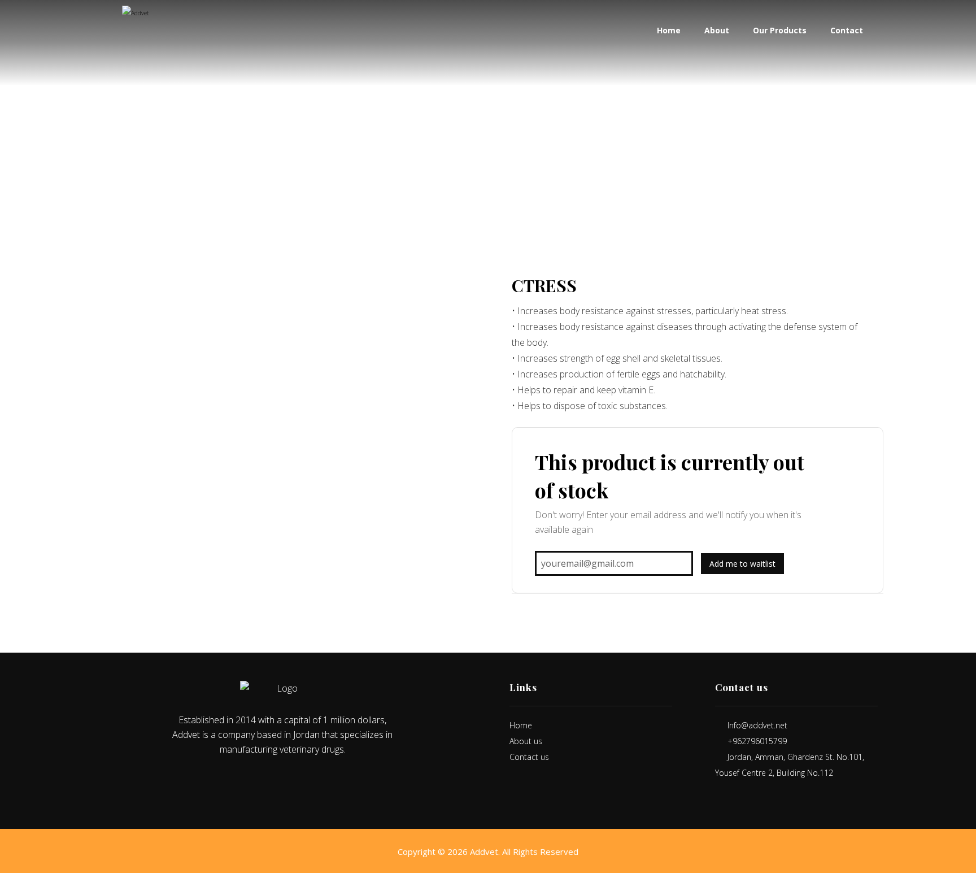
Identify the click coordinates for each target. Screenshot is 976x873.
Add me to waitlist (742, 563)
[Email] (306, 781)
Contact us (529, 757)
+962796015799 (757, 741)
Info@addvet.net (757, 725)
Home (520, 725)
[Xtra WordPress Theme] (153, 37)
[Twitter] (274, 781)
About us (525, 741)
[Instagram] (290, 781)
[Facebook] (259, 781)
